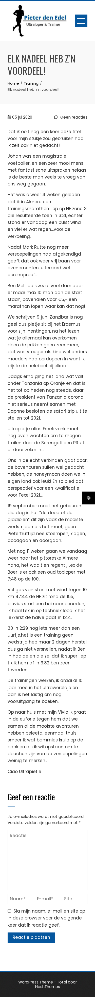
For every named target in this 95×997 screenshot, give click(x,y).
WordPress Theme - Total (42, 982)
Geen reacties (73, 117)
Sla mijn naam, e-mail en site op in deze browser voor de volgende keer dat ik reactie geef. (46, 918)
